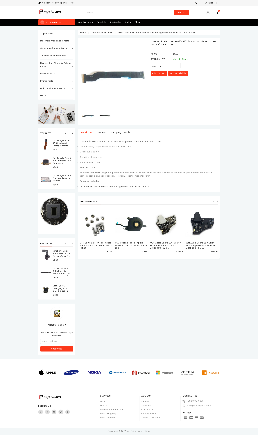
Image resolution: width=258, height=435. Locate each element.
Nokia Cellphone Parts (52, 88)
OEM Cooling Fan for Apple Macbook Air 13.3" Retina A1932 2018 (131, 245)
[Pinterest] (54, 412)
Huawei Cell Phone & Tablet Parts (55, 65)
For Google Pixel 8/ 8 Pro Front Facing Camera (61, 143)
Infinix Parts (46, 81)
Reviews (102, 132)
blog (137, 22)
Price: (154, 54)
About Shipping (108, 413)
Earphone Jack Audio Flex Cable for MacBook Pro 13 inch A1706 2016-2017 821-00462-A (61, 257)
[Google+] (60, 412)
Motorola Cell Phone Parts (54, 40)
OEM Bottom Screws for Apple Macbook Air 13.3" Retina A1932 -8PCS (96, 245)
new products (85, 22)
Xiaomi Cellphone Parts (53, 55)
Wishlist (209, 2)
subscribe (56, 349)
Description (86, 132)
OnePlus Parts (48, 73)
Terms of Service (150, 417)
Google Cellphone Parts (53, 48)
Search (181, 12)
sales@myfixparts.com (199, 405)
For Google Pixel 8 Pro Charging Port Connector (62, 161)
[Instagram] (67, 412)
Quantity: (156, 66)
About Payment (108, 417)
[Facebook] (47, 412)
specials (101, 22)
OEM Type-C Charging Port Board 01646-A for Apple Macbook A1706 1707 (61, 292)
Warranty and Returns (111, 409)
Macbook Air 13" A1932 (102, 32)
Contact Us (147, 409)
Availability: (158, 59)
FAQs (128, 22)
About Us (146, 405)
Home (83, 32)
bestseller (115, 22)
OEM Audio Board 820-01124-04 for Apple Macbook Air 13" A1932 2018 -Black (200, 245)
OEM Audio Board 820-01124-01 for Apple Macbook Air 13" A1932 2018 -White (166, 245)
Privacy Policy (148, 413)
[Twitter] (40, 412)
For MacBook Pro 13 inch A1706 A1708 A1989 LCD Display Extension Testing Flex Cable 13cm (62, 275)
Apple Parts (46, 33)
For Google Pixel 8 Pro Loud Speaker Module (62, 178)
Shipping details (120, 132)
